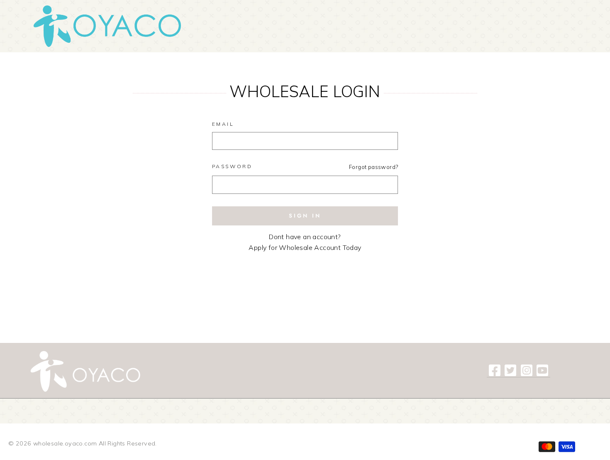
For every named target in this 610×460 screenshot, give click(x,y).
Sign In (305, 216)
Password (232, 166)
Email (223, 124)
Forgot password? (373, 166)
